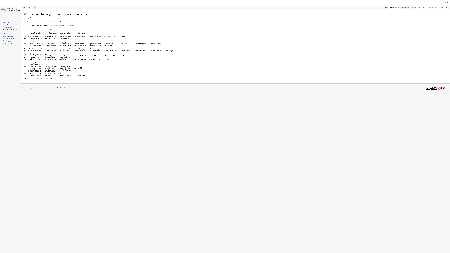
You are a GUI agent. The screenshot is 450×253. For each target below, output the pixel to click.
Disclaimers (67, 88)
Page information (8, 43)
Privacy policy (27, 88)
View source (394, 7)
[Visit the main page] (10, 9)
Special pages (7, 41)
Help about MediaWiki (10, 29)
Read (386, 7)
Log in (446, 2)
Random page (7, 27)
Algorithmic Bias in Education (36, 18)
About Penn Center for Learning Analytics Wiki (47, 88)
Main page (6, 23)
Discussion (31, 7)
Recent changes (8, 25)
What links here (8, 36)
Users (72, 25)
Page (23, 7)
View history (404, 7)
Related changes (8, 38)
